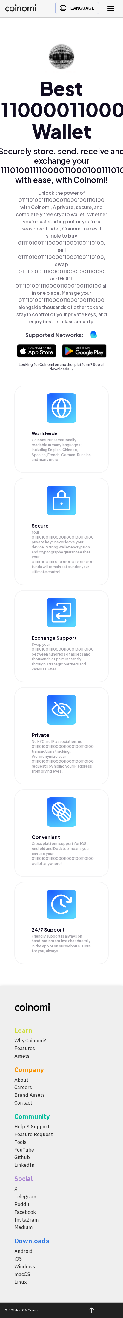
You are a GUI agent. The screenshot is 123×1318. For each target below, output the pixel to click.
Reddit (22, 1204)
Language (82, 8)
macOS (22, 1274)
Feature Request (33, 1134)
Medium (23, 1227)
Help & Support (32, 1126)
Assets (22, 1056)
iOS (18, 1258)
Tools (20, 1142)
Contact (23, 1102)
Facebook (25, 1212)
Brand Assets (29, 1095)
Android (23, 1251)
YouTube (24, 1149)
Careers (23, 1087)
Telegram (25, 1196)
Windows (24, 1266)
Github (22, 1157)
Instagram (26, 1219)
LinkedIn (24, 1165)
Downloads (31, 1240)
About (21, 1079)
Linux (20, 1282)
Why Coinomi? (30, 1040)
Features (24, 1048)
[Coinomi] (21, 10)
